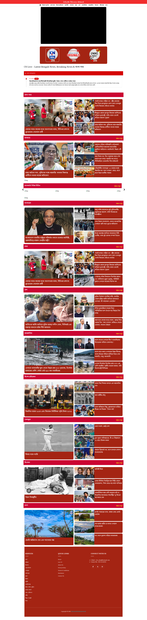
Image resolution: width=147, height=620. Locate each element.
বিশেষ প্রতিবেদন (59, 5)
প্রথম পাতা (52, 5)
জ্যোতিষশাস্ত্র (28, 584)
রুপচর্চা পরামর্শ (28, 590)
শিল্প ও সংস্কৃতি (28, 598)
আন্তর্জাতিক (90, 5)
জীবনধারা (102, 5)
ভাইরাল (27, 562)
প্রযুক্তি (26, 581)
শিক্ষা (26, 601)
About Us (60, 565)
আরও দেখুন (119, 138)
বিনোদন (96, 5)
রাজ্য (76, 5)
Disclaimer (61, 573)
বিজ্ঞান (26, 579)
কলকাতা (72, 5)
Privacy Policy (62, 568)
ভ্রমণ (106, 5)
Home (59, 559)
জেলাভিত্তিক (84, 5)
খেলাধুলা (27, 570)
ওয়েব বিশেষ (28, 568)
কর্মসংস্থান (27, 573)
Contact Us (61, 576)
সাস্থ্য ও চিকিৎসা (28, 592)
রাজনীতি (66, 5)
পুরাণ (26, 576)
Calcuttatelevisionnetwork (78, 611)
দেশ (79, 5)
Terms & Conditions (63, 570)
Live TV (60, 562)
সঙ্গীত (26, 595)
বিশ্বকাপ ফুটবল (45, 5)
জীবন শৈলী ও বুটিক (29, 587)
